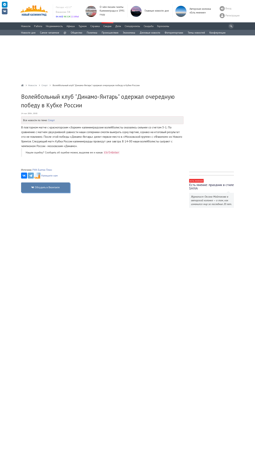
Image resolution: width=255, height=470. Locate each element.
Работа (38, 26)
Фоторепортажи (174, 32)
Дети (118, 26)
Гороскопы (163, 26)
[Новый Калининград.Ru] (22, 85)
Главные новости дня (157, 10)
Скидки (107, 26)
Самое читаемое (49, 32)
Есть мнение (196, 180)
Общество (76, 32)
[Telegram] (31, 176)
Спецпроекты (132, 26)
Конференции (217, 32)
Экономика (129, 32)
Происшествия (110, 32)
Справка (95, 26)
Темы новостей (196, 32)
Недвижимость (54, 26)
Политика (92, 32)
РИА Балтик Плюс (42, 169)
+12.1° (64, 7)
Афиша (70, 26)
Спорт (51, 120)
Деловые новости (150, 32)
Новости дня (28, 32)
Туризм (82, 26)
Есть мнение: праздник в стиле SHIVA (211, 186)
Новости (25, 26)
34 (63, 12)
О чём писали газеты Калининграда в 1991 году (112, 10)
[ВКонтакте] (24, 176)
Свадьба (148, 26)
